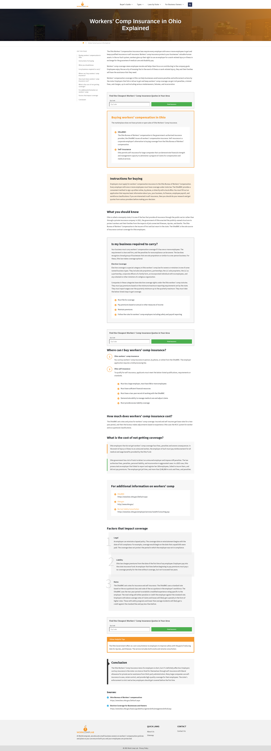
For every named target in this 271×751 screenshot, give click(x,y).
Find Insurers (171, 104)
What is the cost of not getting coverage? (89, 85)
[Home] (83, 43)
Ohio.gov (121, 501)
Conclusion (82, 100)
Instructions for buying (86, 61)
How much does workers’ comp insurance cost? (89, 80)
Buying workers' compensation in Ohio (90, 56)
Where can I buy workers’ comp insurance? (89, 74)
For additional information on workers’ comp (88, 91)
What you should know (86, 65)
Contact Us (181, 731)
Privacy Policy (143, 748)
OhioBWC (121, 494)
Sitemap (150, 735)
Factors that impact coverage (88, 95)
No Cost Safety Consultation (128, 509)
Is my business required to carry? (89, 69)
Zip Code (112, 100)
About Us (150, 731)
